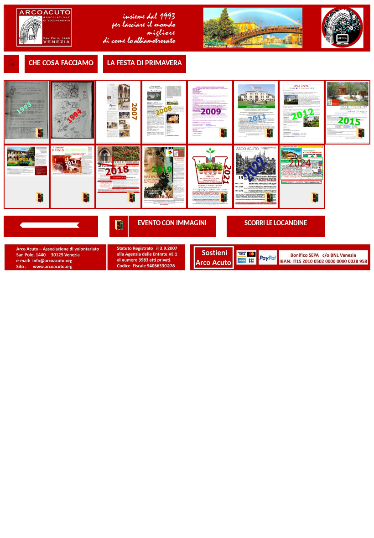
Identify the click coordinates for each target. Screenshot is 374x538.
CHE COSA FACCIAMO (61, 63)
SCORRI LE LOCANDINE (275, 223)
